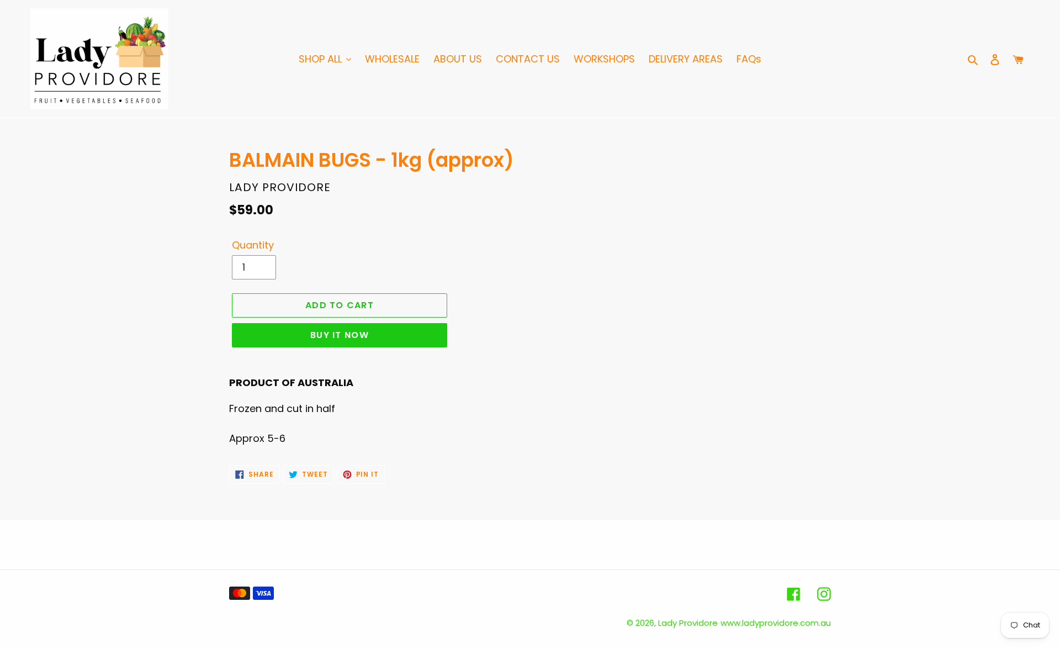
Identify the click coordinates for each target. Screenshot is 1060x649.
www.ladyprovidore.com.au (775, 623)
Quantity (253, 245)
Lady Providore (688, 623)
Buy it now (339, 335)
